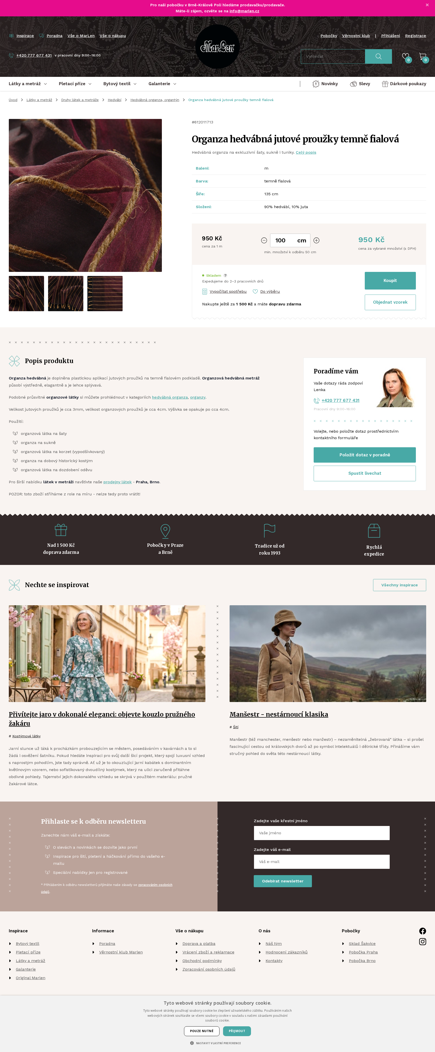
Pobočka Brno (362, 960)
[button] (214, 275)
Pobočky (328, 35)
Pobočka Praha (363, 952)
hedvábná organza (170, 397)
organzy (197, 397)
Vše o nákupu (113, 35)
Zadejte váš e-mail (272, 849)
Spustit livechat (364, 473)
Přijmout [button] (237, 1031)
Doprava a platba (199, 943)
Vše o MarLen (81, 35)
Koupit (390, 280)
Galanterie (26, 969)
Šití (235, 727)
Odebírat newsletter (283, 881)
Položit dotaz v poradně (365, 454)
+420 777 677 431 (340, 400)
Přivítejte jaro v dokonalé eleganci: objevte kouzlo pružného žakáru (102, 719)
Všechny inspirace (399, 585)
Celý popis (306, 152)
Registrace (415, 35)
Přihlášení (390, 35)
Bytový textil (27, 943)
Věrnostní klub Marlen (121, 952)
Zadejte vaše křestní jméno (281, 820)
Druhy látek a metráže (80, 100)
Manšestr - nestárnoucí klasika (279, 714)
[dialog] (217, 1024)
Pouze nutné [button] (201, 1031)
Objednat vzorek (390, 302)
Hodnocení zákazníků (287, 952)
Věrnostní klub (356, 35)
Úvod (13, 100)
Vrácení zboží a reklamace (208, 952)
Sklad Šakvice (362, 943)
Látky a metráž (39, 100)
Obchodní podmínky (202, 960)
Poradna (107, 943)
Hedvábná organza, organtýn (154, 100)
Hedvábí (114, 100)
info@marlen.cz (244, 11)
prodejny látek (117, 482)
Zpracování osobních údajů (209, 969)
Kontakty (274, 960)
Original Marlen (30, 977)
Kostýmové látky (26, 736)
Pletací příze (28, 952)
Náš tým (274, 943)
